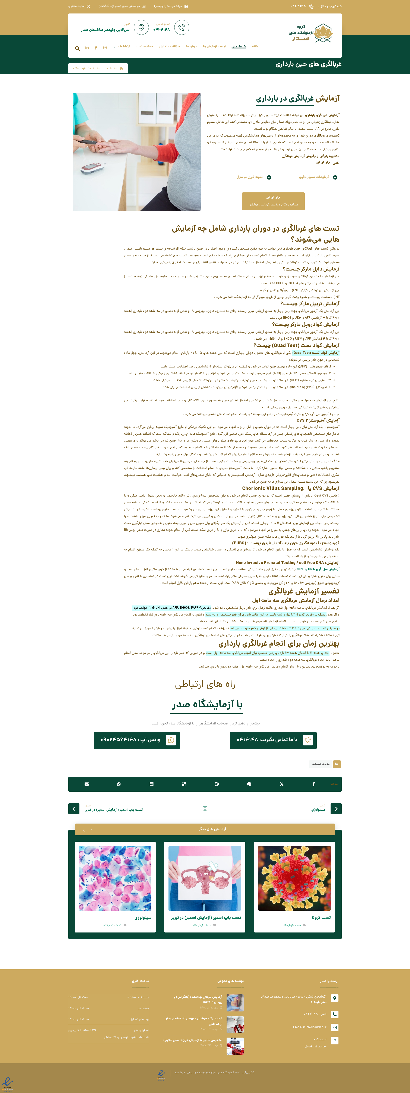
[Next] (84, 829)
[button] (77, 49)
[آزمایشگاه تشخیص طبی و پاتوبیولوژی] (310, 33)
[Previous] (91, 829)
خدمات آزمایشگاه (321, 764)
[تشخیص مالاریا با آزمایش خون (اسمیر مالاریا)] (235, 1046)
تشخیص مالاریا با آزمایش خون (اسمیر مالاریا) (192, 1040)
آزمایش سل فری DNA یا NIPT (318, 569)
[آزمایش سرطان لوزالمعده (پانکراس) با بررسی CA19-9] (235, 1002)
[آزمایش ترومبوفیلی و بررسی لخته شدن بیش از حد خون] (235, 1024)
